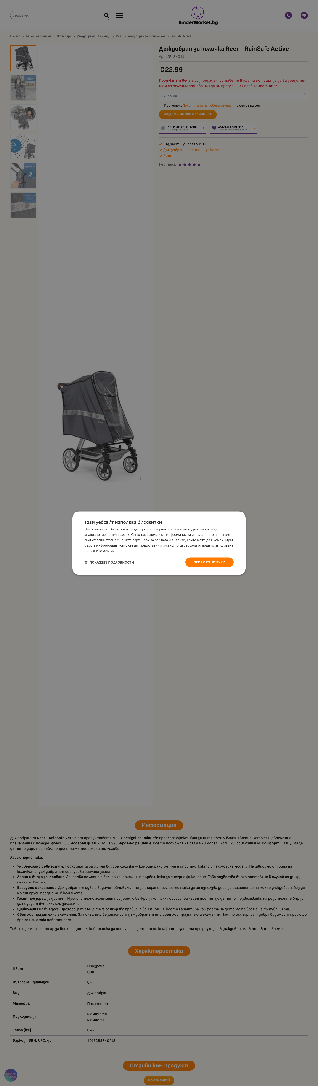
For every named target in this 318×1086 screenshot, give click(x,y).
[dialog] (159, 543)
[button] (109, 562)
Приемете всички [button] (209, 562)
